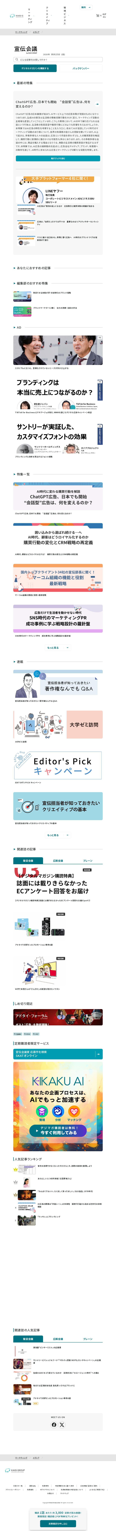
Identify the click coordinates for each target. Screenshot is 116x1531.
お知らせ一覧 (19, 1486)
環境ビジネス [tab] (65, 15)
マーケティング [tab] (30, 16)
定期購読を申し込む (58, 1523)
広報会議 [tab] (58, 860)
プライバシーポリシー (15, 1489)
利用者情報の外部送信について (73, 1489)
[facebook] (54, 1424)
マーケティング (21, 32)
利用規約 (32, 1489)
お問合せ (52, 1493)
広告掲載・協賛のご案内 (90, 1486)
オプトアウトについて (49, 1489)
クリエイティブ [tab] (48, 15)
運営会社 (34, 1486)
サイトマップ (64, 1493)
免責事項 (47, 1486)
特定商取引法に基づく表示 (66, 1486)
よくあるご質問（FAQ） (99, 1489)
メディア (36, 32)
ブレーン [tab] (88, 860)
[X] (62, 1424)
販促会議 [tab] (28, 860)
